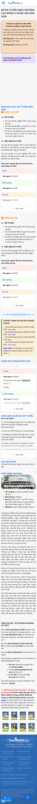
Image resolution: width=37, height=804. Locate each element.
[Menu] (3, 3)
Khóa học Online (24, 751)
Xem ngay (11, 329)
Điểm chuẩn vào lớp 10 (25, 769)
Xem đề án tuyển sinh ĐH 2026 (8, 752)
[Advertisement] (18, 83)
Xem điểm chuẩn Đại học (8, 758)
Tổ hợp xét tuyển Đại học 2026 (8, 769)
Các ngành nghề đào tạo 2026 (24, 764)
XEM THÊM (7, 348)
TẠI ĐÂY (19, 60)
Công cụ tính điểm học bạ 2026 (9, 764)
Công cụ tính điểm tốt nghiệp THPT (25, 758)
